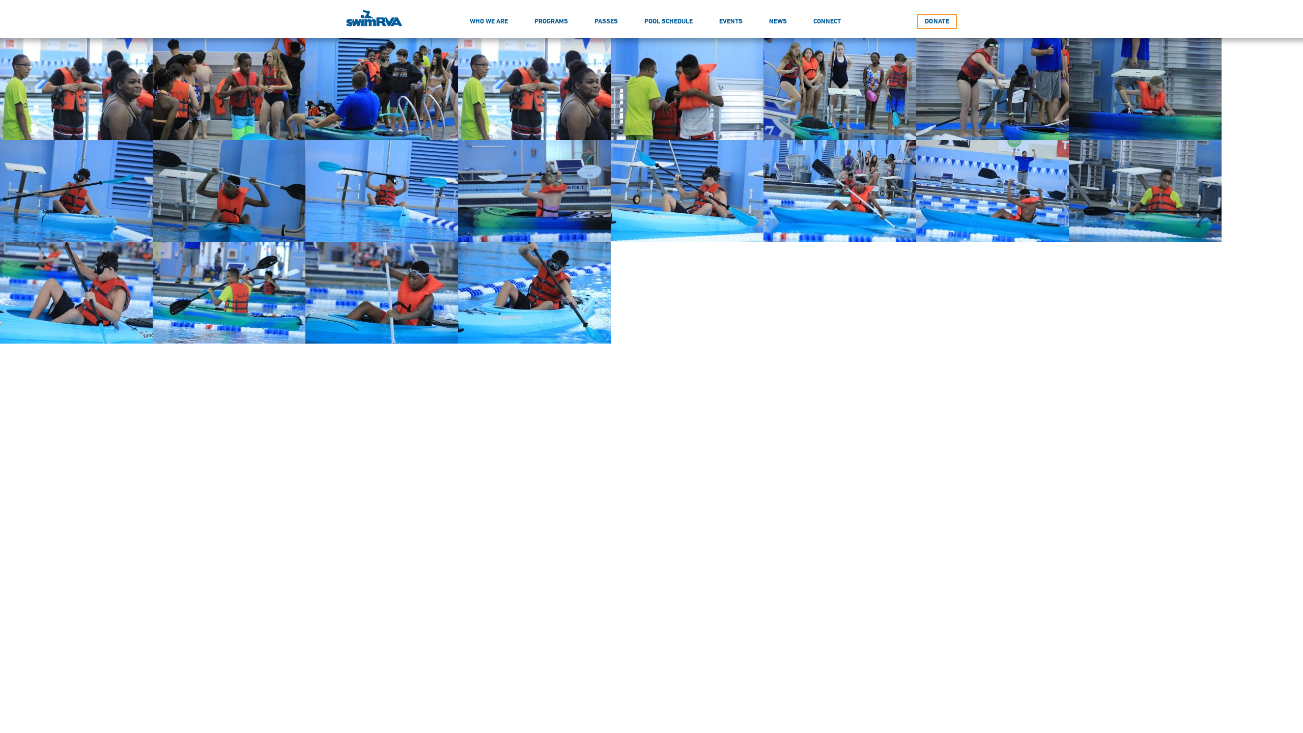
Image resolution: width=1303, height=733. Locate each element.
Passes (606, 21)
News (778, 21)
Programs (551, 21)
